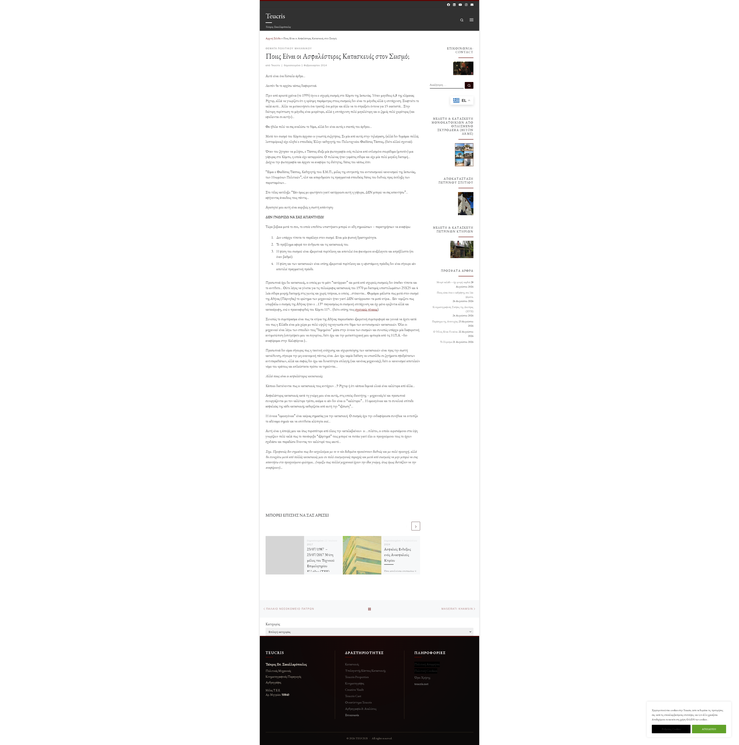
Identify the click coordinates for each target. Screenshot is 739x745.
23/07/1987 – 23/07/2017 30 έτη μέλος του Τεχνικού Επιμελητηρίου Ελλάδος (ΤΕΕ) (320, 560)
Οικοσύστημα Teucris (358, 702)
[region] (689, 719)
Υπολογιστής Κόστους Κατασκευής (365, 670)
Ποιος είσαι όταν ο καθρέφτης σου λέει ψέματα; (455, 295)
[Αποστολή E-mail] (472, 5)
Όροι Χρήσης (422, 677)
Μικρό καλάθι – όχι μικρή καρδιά (453, 282)
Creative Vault (354, 689)
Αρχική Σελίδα (273, 38)
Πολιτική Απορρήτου (427, 664)
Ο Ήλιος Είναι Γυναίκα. (445, 331)
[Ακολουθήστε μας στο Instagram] (466, 5)
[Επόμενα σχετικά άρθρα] (415, 526)
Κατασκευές (352, 664)
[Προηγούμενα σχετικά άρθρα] (406, 526)
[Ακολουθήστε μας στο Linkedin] (454, 5)
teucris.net (421, 684)
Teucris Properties (357, 677)
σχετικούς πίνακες (366, 309)
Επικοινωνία (352, 715)
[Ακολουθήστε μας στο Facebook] (448, 5)
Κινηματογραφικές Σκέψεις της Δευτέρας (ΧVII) (453, 309)
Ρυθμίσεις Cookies (671, 729)
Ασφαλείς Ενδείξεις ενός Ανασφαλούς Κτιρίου (397, 555)
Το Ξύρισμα (446, 342)
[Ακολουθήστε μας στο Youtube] (460, 5)
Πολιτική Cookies (425, 671)
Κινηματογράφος (354, 683)
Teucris (275, 65)
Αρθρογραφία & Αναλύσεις (360, 709)
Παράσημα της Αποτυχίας (445, 321)
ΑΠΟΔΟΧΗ (709, 729)
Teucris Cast (353, 696)
